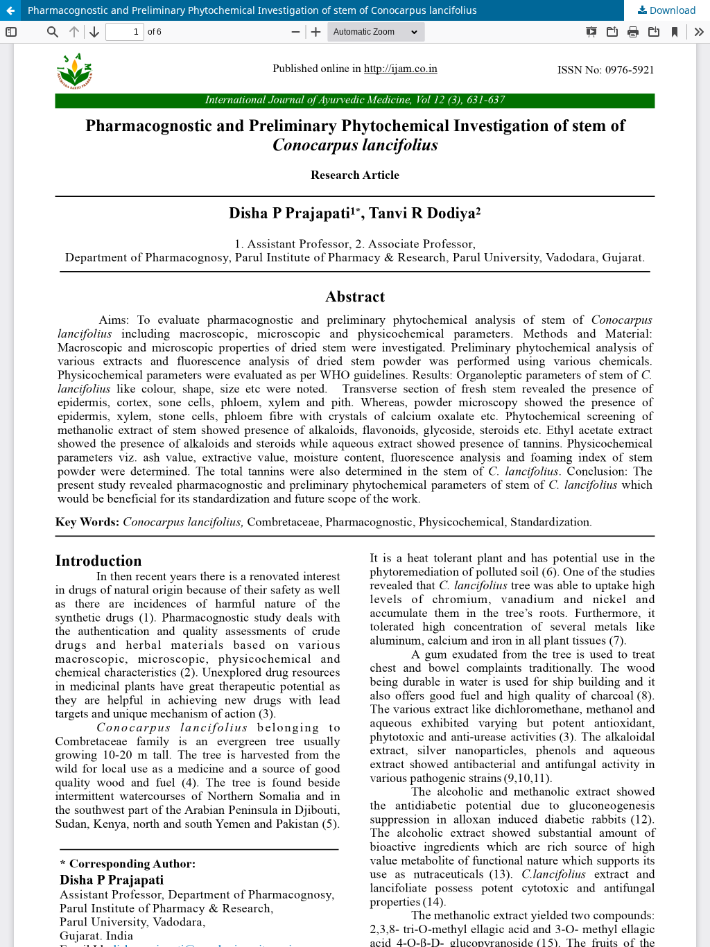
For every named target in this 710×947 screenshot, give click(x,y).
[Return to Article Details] (10, 10)
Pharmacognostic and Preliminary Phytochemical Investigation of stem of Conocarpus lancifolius (252, 10)
